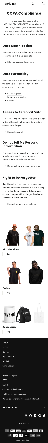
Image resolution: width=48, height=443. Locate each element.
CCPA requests (14, 93)
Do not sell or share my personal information (22, 398)
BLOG (5, 347)
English (22, 423)
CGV (4, 380)
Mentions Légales (9, 375)
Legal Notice (8, 356)
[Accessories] (24, 311)
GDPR (5, 384)
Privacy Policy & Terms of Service (30, 34)
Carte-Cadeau (8, 365)
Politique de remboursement (14, 394)
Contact (5, 352)
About (5, 342)
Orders (10, 100)
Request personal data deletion (21, 204)
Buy (8, 254)
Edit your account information (20, 62)
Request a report (15, 131)
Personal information (16, 97)
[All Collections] (24, 233)
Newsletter (10, 407)
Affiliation (6, 361)
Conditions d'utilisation (12, 389)
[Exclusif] (24, 272)
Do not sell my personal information (23, 165)
